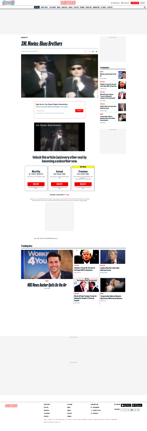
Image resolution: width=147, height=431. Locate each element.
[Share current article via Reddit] (96, 51)
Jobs (57, 419)
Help (66, 419)
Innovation (96, 7)
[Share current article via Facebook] (85, 51)
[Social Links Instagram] (128, 410)
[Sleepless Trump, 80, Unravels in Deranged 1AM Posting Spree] (122, 88)
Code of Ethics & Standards (80, 419)
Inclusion (90, 419)
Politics (76, 7)
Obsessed (64, 7)
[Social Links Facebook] (121, 410)
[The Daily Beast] (68, 3)
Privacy (70, 419)
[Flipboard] (138, 410)
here (56, 238)
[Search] (145, 7)
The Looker (52, 7)
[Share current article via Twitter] (89, 51)
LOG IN (142, 3)
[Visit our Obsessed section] (14, 3)
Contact (50, 419)
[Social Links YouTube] (131, 410)
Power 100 (88, 7)
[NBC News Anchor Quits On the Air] (122, 78)
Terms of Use (53, 113)
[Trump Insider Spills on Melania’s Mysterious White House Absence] (122, 120)
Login (67, 195)
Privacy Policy (61, 113)
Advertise (61, 419)
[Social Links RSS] (135, 410)
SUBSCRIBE (135, 3)
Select (36, 184)
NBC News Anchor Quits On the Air (47, 285)
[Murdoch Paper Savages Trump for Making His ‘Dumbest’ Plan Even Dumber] (122, 98)
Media (58, 7)
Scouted (109, 7)
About (45, 419)
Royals (70, 7)
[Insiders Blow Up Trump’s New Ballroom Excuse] (122, 110)
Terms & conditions (99, 419)
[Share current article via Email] (92, 51)
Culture (69, 413)
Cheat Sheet (44, 7)
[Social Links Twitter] (125, 410)
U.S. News (103, 7)
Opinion (82, 7)
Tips (54, 419)
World (69, 410)
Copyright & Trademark (111, 419)
